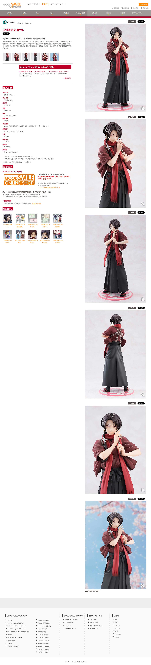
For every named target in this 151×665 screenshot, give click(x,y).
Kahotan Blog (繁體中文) (44, 626)
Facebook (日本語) (43, 634)
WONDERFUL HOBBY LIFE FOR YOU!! (18, 632)
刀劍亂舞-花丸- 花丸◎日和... (58, 241)
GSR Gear (68, 625)
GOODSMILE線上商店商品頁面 (50, 187)
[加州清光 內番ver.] (115, 111)
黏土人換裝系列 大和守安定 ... (45, 241)
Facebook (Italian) (43, 652)
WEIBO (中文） (42, 632)
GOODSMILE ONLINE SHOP (16, 623)
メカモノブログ (42, 629)
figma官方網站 (94, 622)
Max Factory (93, 619)
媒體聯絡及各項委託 (13, 646)
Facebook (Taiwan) (43, 643)
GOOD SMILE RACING (71, 619)
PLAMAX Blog (93, 628)
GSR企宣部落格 (69, 622)
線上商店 (126, 8)
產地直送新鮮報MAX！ (96, 625)
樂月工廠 (10, 634)
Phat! (116, 622)
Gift (116, 619)
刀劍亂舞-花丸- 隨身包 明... (33, 225)
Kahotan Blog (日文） (44, 620)
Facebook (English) (43, 637)
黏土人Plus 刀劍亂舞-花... (20, 241)
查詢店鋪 (136, 8)
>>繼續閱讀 (67, 78)
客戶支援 (145, 8)
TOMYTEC (118, 634)
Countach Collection (70, 628)
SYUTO (117, 637)
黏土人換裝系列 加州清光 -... (33, 241)
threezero (117, 628)
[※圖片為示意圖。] (115, 588)
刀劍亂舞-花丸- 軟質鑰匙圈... (20, 225)
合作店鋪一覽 (36, 204)
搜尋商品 (116, 8)
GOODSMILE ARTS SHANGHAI (16, 626)
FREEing (117, 625)
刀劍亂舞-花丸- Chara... (8, 241)
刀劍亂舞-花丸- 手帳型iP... (45, 225)
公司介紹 (10, 620)
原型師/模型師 (11, 640)
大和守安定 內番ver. (7, 225)
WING (116, 631)
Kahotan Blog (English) (44, 623)
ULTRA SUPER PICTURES (15, 637)
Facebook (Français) (43, 640)
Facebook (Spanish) (43, 649)
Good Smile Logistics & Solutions (16, 629)
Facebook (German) (43, 646)
